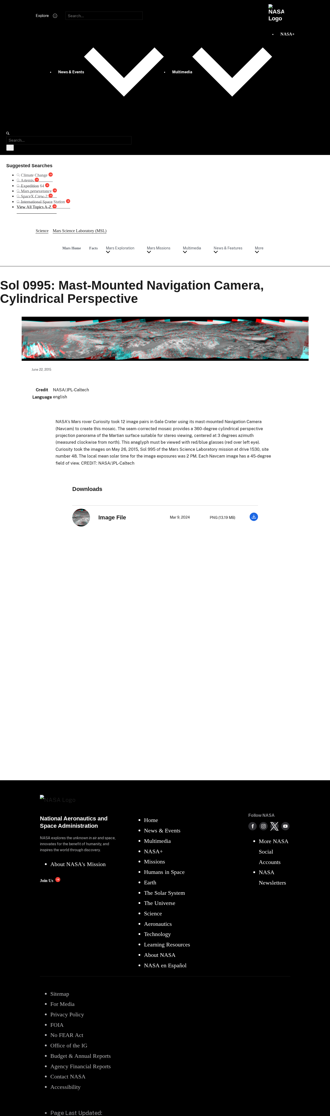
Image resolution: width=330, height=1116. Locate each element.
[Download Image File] (254, 519)
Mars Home (71, 248)
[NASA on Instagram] (263, 826)
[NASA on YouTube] (285, 826)
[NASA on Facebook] (252, 826)
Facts (93, 248)
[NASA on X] (274, 826)
